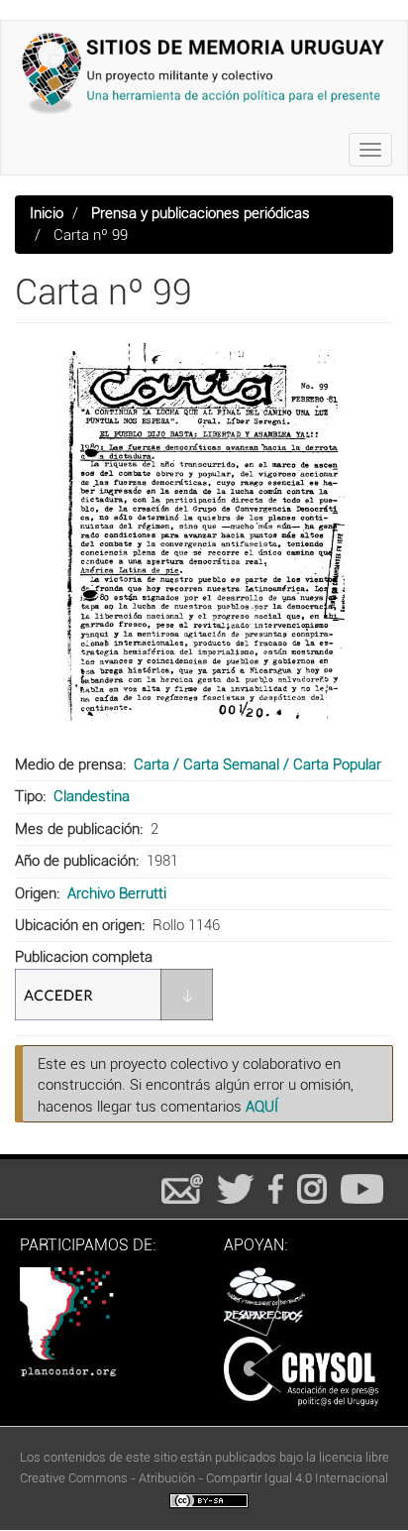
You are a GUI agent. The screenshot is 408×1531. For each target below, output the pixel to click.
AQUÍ (262, 1107)
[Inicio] (204, 73)
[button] (204, 541)
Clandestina (91, 796)
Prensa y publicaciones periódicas (200, 213)
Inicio (46, 213)
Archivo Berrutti (116, 893)
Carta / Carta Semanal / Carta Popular (257, 764)
